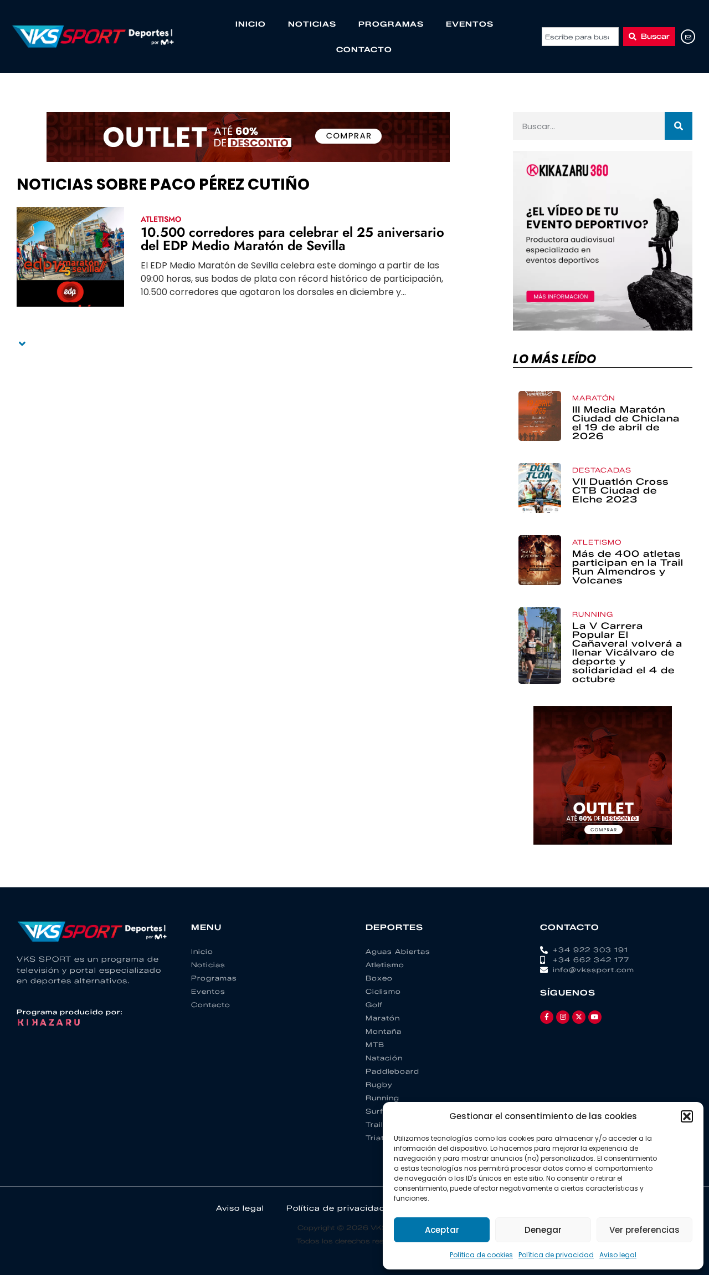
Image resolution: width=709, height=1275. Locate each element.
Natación (384, 1058)
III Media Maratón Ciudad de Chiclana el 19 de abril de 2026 (626, 422)
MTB (375, 1044)
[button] (686, 1116)
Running (592, 614)
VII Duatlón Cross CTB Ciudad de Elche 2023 (620, 490)
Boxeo (379, 978)
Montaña (384, 1031)
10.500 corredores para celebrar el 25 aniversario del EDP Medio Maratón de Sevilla (292, 238)
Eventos (470, 23)
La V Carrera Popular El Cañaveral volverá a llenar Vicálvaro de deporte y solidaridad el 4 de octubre (627, 652)
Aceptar (442, 1230)
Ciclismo (383, 991)
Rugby (379, 1084)
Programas (391, 23)
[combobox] (580, 36)
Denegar (543, 1230)
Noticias (312, 23)
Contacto (364, 49)
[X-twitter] (578, 1017)
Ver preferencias (644, 1230)
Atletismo (161, 219)
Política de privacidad (556, 1254)
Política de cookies (481, 1254)
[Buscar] (678, 126)
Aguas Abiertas (398, 951)
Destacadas (601, 470)
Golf (374, 1004)
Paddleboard (392, 1071)
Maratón (593, 398)
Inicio (250, 23)
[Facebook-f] (546, 1017)
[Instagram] (562, 1017)
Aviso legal (617, 1254)
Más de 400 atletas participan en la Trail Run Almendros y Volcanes (628, 567)
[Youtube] (595, 1017)
